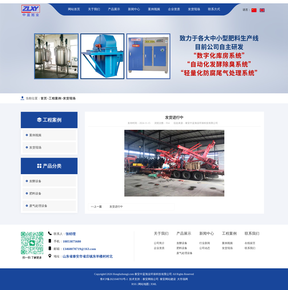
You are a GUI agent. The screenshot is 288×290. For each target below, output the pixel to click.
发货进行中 (107, 206)
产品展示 (114, 9)
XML (154, 284)
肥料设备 (35, 193)
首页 (44, 98)
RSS (134, 284)
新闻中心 (134, 9)
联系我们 (250, 248)
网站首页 (74, 9)
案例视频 (154, 9)
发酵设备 (35, 181)
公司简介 (159, 243)
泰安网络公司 (150, 279)
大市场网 (182, 279)
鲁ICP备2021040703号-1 (114, 279)
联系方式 (214, 9)
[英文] (262, 10)
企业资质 (174, 9)
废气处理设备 (38, 206)
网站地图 (143, 284)
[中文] (254, 10)
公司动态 (204, 248)
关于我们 (94, 9)
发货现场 (194, 9)
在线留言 (250, 243)
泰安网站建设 (168, 279)
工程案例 (55, 98)
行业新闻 (204, 243)
